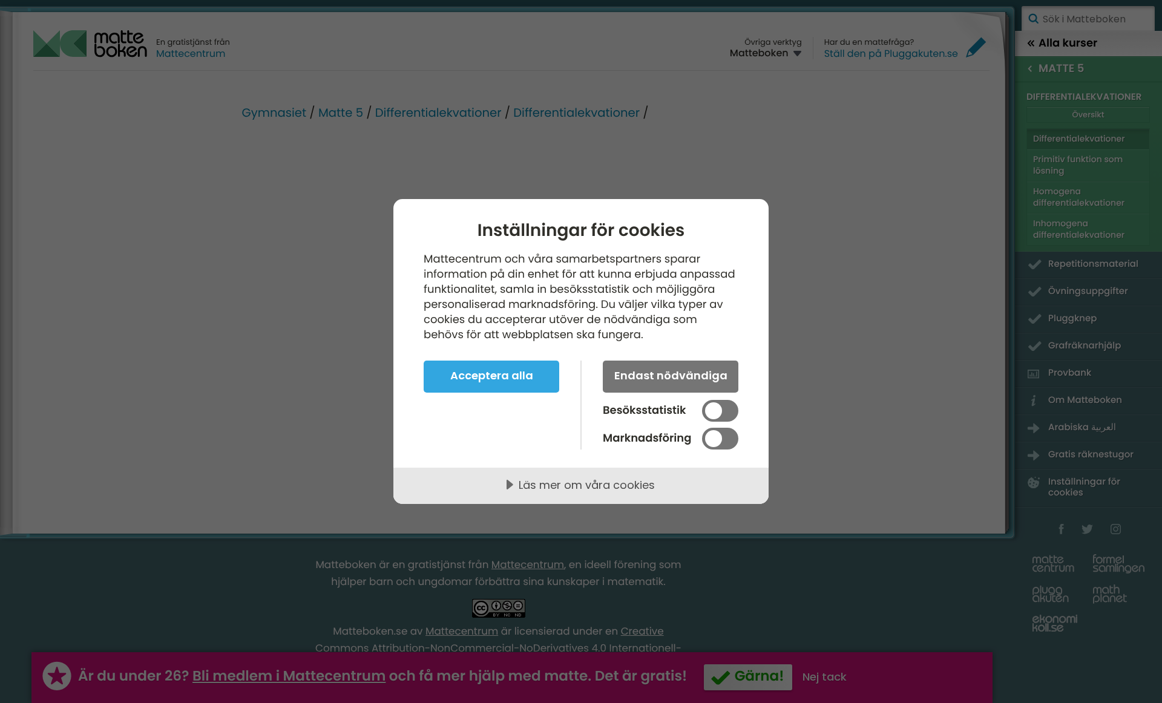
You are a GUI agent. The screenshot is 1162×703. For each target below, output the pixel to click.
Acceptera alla (491, 375)
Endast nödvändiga (670, 375)
